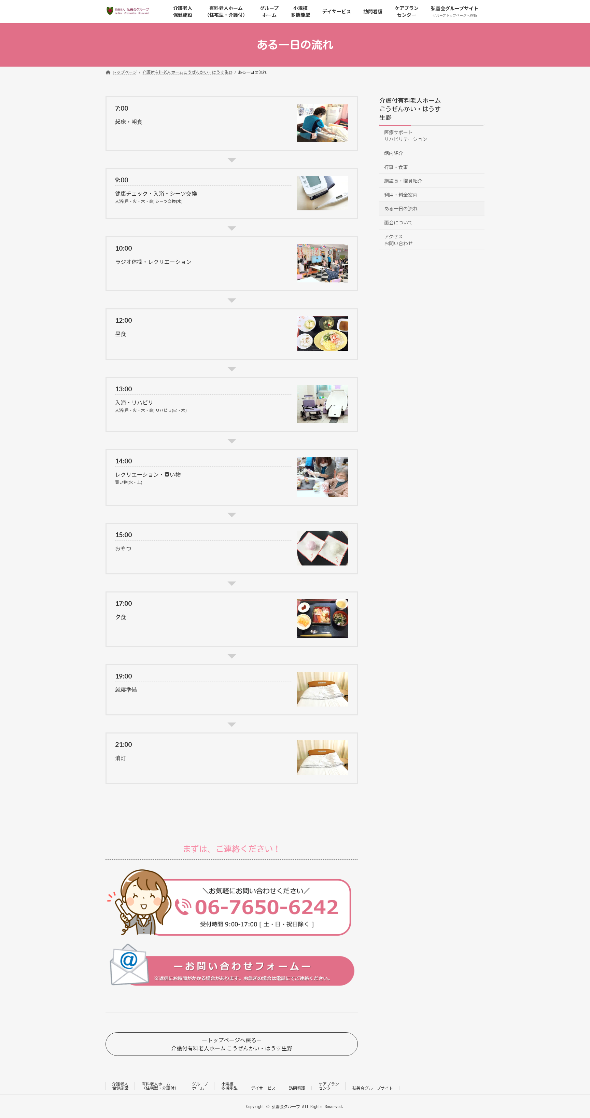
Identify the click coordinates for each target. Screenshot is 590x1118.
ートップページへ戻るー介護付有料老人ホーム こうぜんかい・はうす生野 (231, 1044)
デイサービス (263, 1088)
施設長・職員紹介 (403, 181)
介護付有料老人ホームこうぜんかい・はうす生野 (410, 109)
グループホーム (200, 1086)
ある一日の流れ (401, 209)
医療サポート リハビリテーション (405, 136)
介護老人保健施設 (120, 1086)
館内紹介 (393, 153)
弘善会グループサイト (372, 1088)
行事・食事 (396, 167)
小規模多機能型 (229, 1086)
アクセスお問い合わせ (398, 240)
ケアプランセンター (329, 1086)
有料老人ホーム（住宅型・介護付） (160, 1086)
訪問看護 (297, 1088)
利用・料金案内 (401, 195)
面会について (398, 222)
